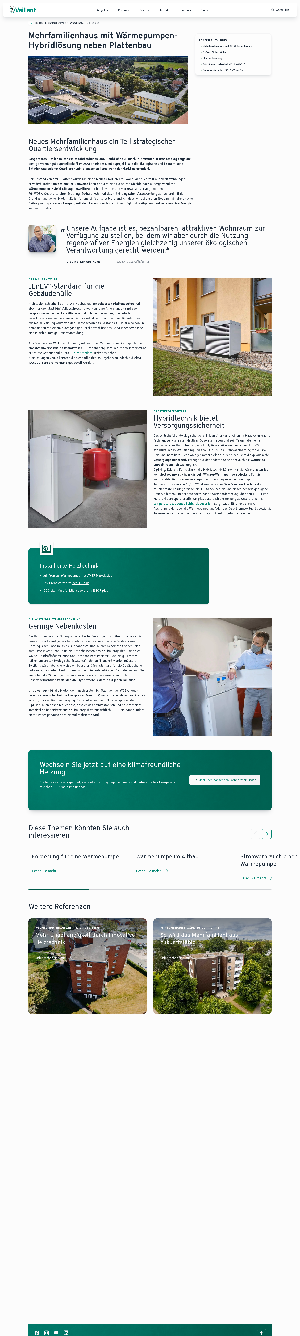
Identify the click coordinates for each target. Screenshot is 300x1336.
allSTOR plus (99, 591)
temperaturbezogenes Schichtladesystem (183, 504)
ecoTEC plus (80, 583)
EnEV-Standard (82, 353)
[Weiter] (267, 834)
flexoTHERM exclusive (96, 576)
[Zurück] (255, 834)
